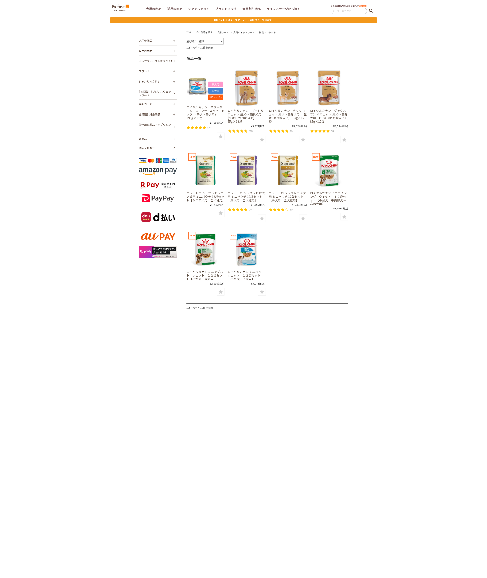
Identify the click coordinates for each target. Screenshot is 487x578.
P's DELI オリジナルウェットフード (155, 93)
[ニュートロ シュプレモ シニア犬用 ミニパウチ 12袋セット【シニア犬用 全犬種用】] (205, 170)
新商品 (143, 139)
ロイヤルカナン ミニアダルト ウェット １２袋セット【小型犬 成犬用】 (204, 275)
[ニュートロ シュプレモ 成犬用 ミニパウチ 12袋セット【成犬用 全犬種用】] (247, 170)
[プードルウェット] (247, 88)
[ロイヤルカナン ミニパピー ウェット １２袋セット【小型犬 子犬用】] (247, 249)
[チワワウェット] (288, 88)
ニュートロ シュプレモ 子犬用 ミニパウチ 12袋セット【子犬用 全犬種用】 (287, 196)
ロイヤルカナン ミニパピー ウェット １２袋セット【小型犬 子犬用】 (247, 275)
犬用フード (223, 32)
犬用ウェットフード (244, 32)
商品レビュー (147, 147)
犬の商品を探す (204, 32)
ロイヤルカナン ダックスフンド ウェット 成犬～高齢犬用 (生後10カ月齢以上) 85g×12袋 (329, 115)
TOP (188, 32)
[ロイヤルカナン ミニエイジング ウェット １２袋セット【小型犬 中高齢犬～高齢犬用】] (329, 170)
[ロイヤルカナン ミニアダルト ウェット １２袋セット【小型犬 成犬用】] (205, 249)
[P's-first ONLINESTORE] (120, 9)
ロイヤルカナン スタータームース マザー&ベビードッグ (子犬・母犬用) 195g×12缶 (205, 112)
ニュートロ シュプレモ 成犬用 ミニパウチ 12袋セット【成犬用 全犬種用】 (246, 196)
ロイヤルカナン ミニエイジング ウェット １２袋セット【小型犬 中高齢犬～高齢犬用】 (328, 198)
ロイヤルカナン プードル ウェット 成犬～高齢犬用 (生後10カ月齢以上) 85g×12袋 (246, 115)
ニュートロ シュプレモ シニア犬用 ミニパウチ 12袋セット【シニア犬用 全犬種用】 (205, 196)
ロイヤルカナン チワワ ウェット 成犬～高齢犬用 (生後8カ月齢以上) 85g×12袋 (288, 115)
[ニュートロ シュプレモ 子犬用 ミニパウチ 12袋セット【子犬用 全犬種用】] (288, 170)
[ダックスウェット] (329, 88)
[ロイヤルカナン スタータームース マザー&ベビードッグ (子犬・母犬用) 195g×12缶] (205, 86)
